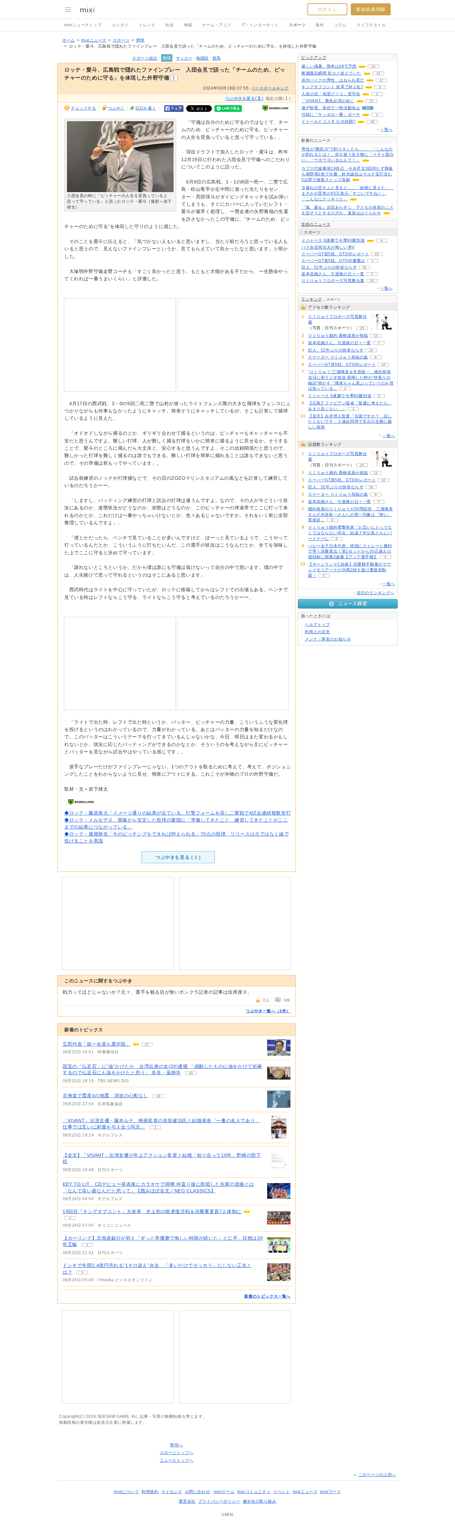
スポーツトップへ (177, 1452)
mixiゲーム (224, 1491)
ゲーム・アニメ (216, 25)
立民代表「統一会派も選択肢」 (97, 1044)
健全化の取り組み (259, 1501)
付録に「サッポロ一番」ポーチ (330, 114)
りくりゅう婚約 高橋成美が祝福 (338, 335)
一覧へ (386, 129)
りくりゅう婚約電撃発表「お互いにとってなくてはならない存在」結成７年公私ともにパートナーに (350, 533)
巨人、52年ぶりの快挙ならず (329, 267)
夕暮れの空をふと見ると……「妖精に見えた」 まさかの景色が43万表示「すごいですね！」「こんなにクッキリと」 (347, 193)
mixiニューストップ (83, 25)
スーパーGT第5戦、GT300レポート (335, 254)
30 (372, 122)
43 (191, 1073)
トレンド (147, 25)
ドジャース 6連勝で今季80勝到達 (333, 240)
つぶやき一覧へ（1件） (268, 1011)
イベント (281, 1491)
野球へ (176, 1445)
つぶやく (116, 108)
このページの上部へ (377, 1474)
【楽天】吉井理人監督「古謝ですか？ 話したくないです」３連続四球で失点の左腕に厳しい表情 (350, 422)
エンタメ (120, 25)
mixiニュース (93, 40)
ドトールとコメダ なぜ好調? (328, 121)
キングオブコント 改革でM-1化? (332, 87)
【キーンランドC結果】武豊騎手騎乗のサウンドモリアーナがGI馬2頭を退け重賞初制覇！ (349, 570)
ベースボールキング (270, 88)
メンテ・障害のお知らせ (328, 639)
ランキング (311, 299)
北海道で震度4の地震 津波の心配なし (105, 1095)
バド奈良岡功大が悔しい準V (328, 247)
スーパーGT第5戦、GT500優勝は (333, 260)
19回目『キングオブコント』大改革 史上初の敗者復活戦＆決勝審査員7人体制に (152, 1211)
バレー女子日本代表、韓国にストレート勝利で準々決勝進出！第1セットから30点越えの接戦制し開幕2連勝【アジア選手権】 (350, 552)
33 (158, 1096)
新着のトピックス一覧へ (267, 1296)
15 (378, 73)
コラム (340, 25)
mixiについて (126, 1491)
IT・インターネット (260, 25)
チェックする (83, 108)
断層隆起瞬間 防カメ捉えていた (331, 73)
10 (377, 254)
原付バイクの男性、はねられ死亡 (332, 80)
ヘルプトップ (317, 624)
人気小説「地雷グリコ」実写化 (330, 94)
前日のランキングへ (375, 593)
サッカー (184, 58)
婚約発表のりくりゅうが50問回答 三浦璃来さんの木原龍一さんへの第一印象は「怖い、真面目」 (350, 515)
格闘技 (202, 58)
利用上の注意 (317, 632)
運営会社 (187, 1501)
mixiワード (330, 1491)
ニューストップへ (177, 1460)
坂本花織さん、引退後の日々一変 (332, 274)
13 (373, 66)
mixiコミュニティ (253, 1491)
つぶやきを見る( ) (244, 98)
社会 (169, 25)
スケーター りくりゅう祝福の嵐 (338, 357)
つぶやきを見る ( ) (178, 857)
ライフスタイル (371, 25)
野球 (140, 40)
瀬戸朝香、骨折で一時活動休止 (330, 108)
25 (372, 281)
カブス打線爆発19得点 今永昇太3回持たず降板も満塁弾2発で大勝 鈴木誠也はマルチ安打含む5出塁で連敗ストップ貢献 (347, 174)
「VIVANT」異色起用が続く (327, 101)
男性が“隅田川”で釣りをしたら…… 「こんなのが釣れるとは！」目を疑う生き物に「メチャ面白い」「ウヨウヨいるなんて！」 (347, 155)
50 (368, 108)
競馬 (217, 58)
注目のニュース (315, 224)
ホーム (68, 40)
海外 (319, 25)
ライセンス (171, 1491)
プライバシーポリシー (219, 1501)
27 (147, 1044)
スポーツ (297, 25)
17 (381, 80)
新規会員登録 (370, 9)
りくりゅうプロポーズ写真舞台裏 (332, 280)
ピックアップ (313, 57)
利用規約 (150, 1491)
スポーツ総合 (145, 58)
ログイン (327, 9)
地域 (188, 25)
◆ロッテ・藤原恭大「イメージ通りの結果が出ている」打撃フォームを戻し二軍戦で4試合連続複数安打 (177, 813)
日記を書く (145, 108)
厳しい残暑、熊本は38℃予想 (328, 66)
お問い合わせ (197, 1491)
